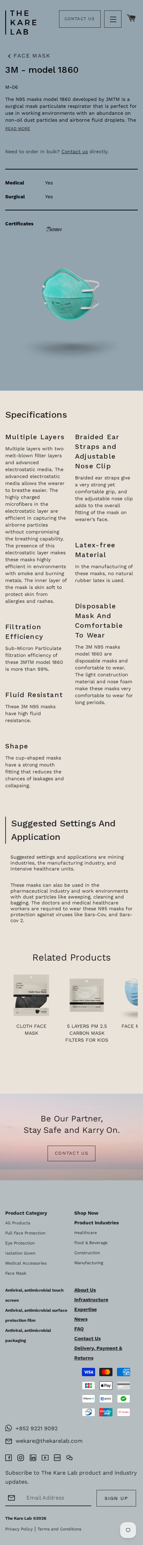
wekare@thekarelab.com (47, 1441)
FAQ (79, 1328)
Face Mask (27, 56)
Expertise (85, 1309)
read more (17, 128)
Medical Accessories (26, 1263)
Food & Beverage (91, 1242)
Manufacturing (88, 1262)
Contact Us (80, 18)
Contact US (71, 1153)
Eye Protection (20, 1243)
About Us (85, 1290)
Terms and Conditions (59, 1529)
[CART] (131, 18)
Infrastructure (91, 1299)
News (80, 1319)
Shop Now (86, 1213)
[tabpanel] (71, 195)
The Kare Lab (18, 1518)
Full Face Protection (25, 1233)
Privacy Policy (19, 1529)
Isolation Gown (20, 1253)
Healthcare (85, 1232)
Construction (87, 1252)
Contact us (74, 151)
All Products (17, 1223)
